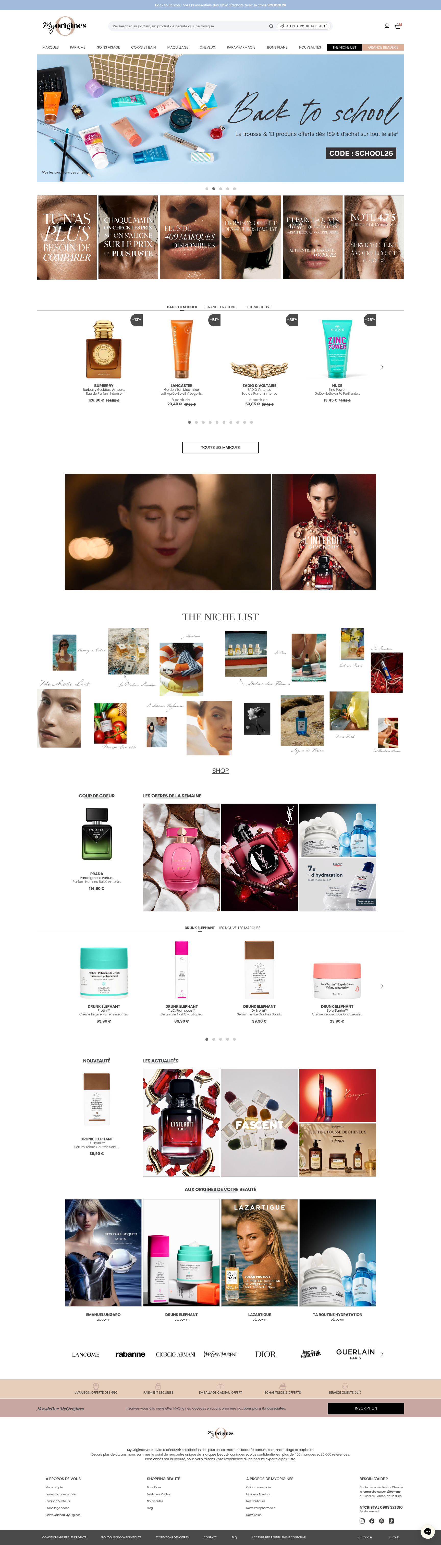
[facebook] (371, 1521)
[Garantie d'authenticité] (313, 237)
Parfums (77, 47)
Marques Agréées (258, 1494)
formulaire (370, 1492)
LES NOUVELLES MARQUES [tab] (240, 927)
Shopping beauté (163, 1479)
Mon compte (54, 1487)
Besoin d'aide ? (374, 1479)
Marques (50, 47)
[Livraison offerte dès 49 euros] (251, 237)
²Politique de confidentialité (121, 1537)
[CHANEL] (220, 118)
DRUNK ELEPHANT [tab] (200, 927)
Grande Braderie (383, 47)
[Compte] (386, 26)
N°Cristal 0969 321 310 (381, 1507)
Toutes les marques (220, 447)
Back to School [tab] (182, 307)
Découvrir (103, 1319)
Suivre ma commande (61, 1494)
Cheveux (207, 47)
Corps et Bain (143, 47)
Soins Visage (108, 47)
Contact (210, 1537)
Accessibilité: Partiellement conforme (279, 1537)
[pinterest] (381, 1521)
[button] (206, 188)
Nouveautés (310, 47)
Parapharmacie (241, 47)
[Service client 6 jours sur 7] (374, 237)
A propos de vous (63, 1479)
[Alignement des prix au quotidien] (128, 237)
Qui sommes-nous (258, 1487)
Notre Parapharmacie (260, 1508)
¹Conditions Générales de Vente (64, 1537)
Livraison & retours (58, 1501)
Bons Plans (154, 1487)
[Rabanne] (130, 1354)
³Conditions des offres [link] (172, 1537)
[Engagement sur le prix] (67, 237)
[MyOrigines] (65, 26)
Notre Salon (254, 1515)
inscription (366, 1408)
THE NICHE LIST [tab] (259, 307)
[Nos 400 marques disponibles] (190, 237)
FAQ (234, 1537)
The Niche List (345, 47)
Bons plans (277, 47)
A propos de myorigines (269, 1479)
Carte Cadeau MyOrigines (63, 1515)
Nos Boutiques (255, 1501)
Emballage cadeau (58, 1508)
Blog (150, 1508)
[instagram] (362, 1521)
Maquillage (177, 47)
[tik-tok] (391, 1521)
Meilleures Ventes (158, 1494)
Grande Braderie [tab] (220, 307)
